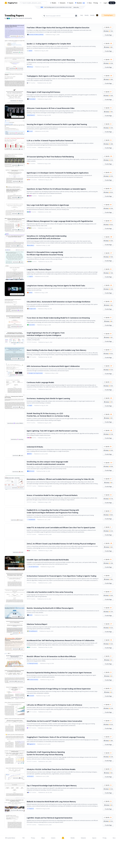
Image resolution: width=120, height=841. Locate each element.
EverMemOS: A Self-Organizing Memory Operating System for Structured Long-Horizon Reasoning (46, 753)
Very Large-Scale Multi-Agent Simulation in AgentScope (48, 205)
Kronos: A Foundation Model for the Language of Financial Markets (52, 495)
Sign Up (112, 3)
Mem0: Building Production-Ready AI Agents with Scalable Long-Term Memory (56, 350)
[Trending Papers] (97, 15)
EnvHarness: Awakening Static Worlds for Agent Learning (48, 398)
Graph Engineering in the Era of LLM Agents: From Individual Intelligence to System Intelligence (46, 334)
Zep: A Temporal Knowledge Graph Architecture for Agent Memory (52, 785)
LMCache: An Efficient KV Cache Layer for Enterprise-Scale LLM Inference (54, 705)
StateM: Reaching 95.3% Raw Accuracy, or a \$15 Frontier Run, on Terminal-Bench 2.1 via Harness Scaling (48, 414)
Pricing (95, 3)
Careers (53, 838)
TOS (23, 838)
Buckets (81, 3)
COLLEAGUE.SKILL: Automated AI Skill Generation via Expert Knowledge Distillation (58, 302)
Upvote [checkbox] (108, 27)
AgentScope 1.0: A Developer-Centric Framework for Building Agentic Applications (58, 173)
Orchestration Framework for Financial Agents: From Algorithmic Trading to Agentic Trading (61, 576)
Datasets (62, 3)
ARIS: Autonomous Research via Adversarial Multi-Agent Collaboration (53, 366)
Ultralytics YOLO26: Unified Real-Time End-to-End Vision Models (51, 769)
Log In (105, 3)
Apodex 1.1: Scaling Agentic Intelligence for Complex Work (49, 44)
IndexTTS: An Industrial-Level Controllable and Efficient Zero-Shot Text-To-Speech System (61, 527)
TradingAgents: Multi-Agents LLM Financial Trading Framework (51, 76)
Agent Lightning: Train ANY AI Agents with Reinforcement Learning (52, 431)
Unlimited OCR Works (35, 447)
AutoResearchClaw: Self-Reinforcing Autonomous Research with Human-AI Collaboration (60, 640)
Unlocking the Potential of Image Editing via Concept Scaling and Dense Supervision (59, 689)
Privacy (33, 838)
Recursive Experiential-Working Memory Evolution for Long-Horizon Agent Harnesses (59, 672)
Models (54, 3)
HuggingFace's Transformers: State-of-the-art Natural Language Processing (56, 737)
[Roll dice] (76, 15)
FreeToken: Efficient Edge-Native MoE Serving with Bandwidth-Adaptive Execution (58, 27)
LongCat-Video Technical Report (39, 269)
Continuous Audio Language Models (40, 382)
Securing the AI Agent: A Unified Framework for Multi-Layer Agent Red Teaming (57, 124)
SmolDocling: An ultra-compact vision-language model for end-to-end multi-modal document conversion (47, 463)
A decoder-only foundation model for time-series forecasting (50, 592)
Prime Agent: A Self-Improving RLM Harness (43, 92)
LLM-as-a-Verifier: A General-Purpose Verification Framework (50, 140)
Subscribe (76, 7)
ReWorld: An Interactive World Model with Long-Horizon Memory (51, 801)
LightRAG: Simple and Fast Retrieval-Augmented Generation (49, 818)
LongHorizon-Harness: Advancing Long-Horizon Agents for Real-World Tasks (56, 285)
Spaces (71, 3)
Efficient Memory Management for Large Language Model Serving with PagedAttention (60, 221)
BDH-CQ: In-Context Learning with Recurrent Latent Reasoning (51, 60)
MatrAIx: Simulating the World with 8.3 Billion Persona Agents (50, 608)
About (43, 838)
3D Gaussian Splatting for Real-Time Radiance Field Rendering (50, 156)
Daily (81, 15)
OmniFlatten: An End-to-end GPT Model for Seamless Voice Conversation (54, 721)
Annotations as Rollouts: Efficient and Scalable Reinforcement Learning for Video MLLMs (60, 479)
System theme (11, 838)
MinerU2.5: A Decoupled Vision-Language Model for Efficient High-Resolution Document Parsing (45, 253)
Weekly (87, 15)
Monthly (92, 15)
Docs (90, 3)
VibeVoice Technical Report (37, 624)
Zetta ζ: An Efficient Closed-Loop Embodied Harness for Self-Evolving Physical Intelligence (61, 544)
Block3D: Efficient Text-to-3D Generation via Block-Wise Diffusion (51, 656)
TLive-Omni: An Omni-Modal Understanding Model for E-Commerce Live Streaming (58, 318)
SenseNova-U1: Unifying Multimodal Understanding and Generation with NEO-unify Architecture (46, 237)
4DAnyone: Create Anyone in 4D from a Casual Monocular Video (50, 108)
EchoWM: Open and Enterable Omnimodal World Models (48, 560)
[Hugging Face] (63, 838)
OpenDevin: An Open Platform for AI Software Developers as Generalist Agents (56, 189)
